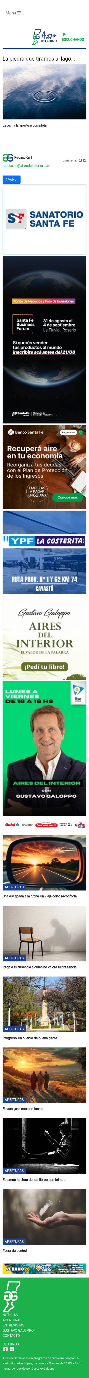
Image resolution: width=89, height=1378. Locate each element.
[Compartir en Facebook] (84, 160)
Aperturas (12, 1320)
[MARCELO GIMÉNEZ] (44, 1269)
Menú (11, 13)
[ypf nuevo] (44, 553)
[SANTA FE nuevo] (44, 220)
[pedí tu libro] (44, 638)
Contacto (11, 1336)
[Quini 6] (44, 824)
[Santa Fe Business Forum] (44, 340)
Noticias (10, 1315)
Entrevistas (13, 1325)
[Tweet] (80, 160)
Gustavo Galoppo (18, 1330)
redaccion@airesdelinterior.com (26, 166)
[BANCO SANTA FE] (44, 468)
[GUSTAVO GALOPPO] (44, 749)
